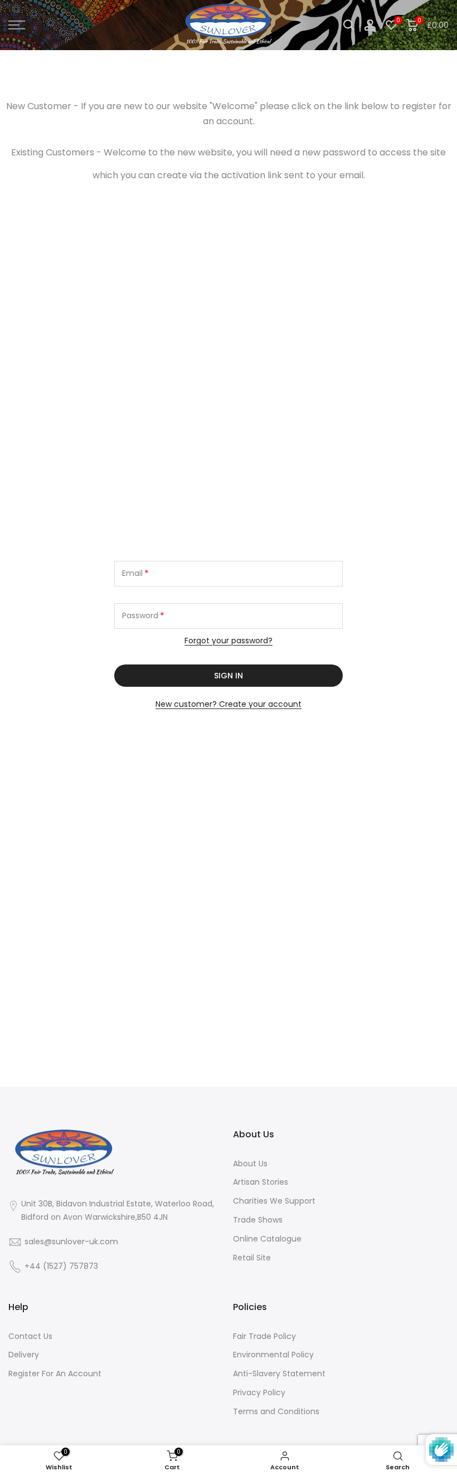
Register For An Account (54, 1373)
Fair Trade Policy (264, 1336)
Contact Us (30, 1336)
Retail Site (252, 1257)
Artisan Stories (260, 1181)
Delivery (23, 1354)
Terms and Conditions (276, 1411)
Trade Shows (258, 1219)
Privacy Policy (259, 1392)
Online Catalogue (267, 1238)
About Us (250, 1163)
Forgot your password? (228, 640)
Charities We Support (274, 1200)
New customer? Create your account (228, 704)
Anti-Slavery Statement (279, 1373)
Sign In (228, 675)
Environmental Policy (273, 1354)
